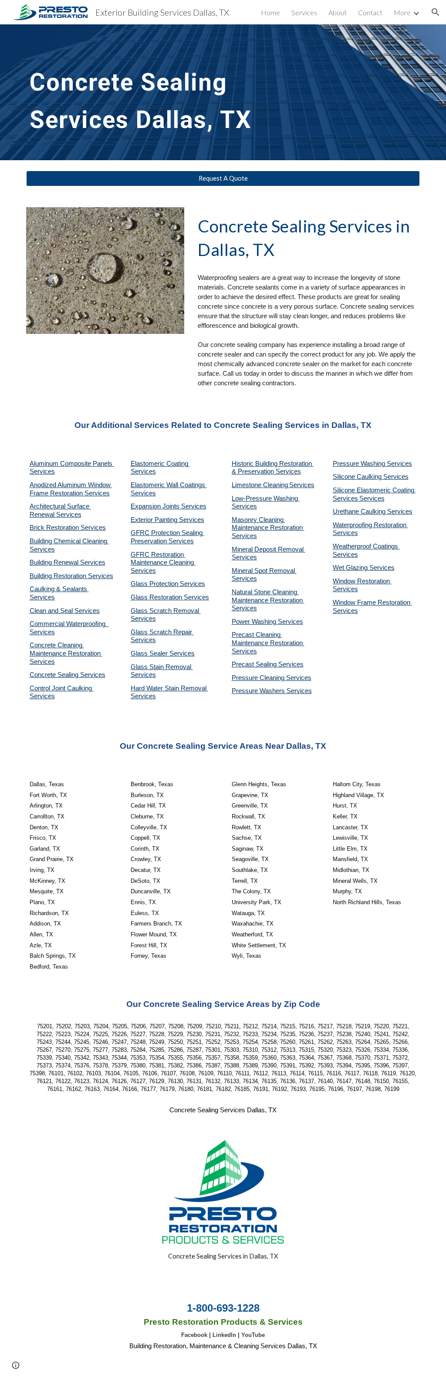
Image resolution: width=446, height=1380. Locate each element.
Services (301, 484)
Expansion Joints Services (168, 506)
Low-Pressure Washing (266, 498)
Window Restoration (362, 581)
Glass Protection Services (168, 583)
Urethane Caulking (360, 511)
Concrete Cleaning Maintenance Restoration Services (66, 653)
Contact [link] (370, 12)
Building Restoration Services (71, 575)
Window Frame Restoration (372, 602)
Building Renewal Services (67, 562)
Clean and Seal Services (65, 610)
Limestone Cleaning (260, 484)
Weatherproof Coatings (366, 546)
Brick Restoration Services (68, 527)
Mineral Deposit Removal (268, 549)
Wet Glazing (351, 567)
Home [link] (270, 12)
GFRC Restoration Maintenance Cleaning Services (163, 562)
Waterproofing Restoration (370, 525)
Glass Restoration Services (170, 597)
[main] (155, 92)
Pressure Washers (259, 690)
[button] (435, 12)
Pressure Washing (360, 463)
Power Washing (255, 621)
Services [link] (304, 12)
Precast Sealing (255, 664)
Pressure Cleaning (259, 677)
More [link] (402, 12)
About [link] (337, 12)
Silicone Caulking (358, 476)
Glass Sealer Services (163, 653)
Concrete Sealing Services (67, 674)
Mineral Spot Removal (264, 570)
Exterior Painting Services (167, 519)
